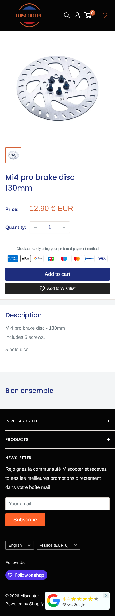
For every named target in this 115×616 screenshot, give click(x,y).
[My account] (77, 15)
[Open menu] (8, 15)
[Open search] (67, 15)
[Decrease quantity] (35, 227)
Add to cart (57, 274)
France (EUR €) (54, 545)
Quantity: (15, 227)
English (15, 545)
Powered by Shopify (24, 604)
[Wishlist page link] (104, 15)
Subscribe (25, 519)
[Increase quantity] (64, 227)
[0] (88, 15)
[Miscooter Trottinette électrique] (53, 606)
